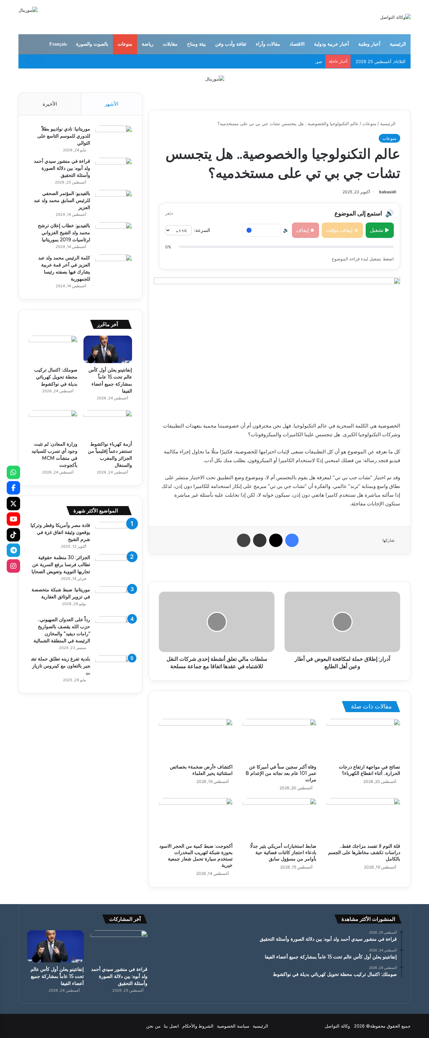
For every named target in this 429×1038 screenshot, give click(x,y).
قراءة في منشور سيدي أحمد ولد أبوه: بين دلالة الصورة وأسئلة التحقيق (62, 168)
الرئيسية (398, 44)
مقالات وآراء (268, 44)
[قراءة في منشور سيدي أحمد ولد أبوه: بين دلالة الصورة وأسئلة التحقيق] (113, 170)
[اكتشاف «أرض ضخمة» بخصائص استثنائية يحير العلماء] (196, 739)
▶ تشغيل (379, 230)
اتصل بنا (171, 1026)
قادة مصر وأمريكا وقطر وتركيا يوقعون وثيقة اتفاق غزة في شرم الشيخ (60, 532)
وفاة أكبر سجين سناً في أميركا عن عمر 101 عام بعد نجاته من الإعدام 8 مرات (281, 773)
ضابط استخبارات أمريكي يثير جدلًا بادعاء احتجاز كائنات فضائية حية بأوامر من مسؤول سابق (283, 852)
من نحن (153, 1026)
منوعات (125, 44)
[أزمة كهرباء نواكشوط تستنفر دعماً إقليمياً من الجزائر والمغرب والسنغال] (107, 424)
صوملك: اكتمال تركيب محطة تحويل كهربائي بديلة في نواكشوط (263, 61)
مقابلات (170, 44)
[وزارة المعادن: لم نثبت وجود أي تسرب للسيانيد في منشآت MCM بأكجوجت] (53, 424)
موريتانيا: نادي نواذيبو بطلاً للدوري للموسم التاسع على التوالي (63, 136)
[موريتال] (214, 78)
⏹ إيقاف (305, 230)
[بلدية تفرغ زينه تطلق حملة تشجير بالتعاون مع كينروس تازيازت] (113, 668)
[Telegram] (13, 550)
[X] (13, 503)
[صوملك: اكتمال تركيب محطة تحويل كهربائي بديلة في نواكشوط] (53, 349)
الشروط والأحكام (197, 1026)
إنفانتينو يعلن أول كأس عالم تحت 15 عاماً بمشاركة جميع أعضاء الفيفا (57, 976)
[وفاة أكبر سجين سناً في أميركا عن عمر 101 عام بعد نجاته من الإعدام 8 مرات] (279, 739)
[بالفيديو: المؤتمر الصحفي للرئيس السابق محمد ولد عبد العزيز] (113, 202)
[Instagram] (13, 566)
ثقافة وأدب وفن (230, 44)
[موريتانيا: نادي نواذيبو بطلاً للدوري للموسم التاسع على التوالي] (113, 138)
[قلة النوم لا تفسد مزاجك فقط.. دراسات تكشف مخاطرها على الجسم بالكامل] (363, 819)
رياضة (148, 44)
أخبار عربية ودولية (331, 44)
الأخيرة (50, 104)
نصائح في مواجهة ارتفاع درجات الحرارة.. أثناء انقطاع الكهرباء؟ (369, 770)
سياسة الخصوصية (233, 1026)
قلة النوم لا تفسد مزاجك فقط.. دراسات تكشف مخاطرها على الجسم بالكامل (364, 852)
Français (58, 44)
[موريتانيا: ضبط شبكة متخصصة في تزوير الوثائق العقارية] (113, 598)
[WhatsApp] (13, 472)
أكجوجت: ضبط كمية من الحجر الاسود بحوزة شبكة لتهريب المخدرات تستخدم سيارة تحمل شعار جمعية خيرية (196, 855)
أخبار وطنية (369, 44)
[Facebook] (13, 488)
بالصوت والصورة (92, 44)
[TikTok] (13, 534)
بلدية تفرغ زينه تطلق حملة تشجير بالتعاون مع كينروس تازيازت (60, 666)
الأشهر (111, 104)
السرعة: (202, 230)
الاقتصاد (297, 44)
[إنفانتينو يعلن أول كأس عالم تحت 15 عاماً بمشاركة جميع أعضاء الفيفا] (107, 349)
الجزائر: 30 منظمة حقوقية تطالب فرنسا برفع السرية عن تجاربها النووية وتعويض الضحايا (61, 564)
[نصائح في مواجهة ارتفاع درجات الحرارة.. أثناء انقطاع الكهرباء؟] (363, 739)
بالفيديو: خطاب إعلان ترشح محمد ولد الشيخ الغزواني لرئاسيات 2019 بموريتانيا (64, 233)
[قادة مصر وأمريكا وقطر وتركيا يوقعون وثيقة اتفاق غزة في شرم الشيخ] (113, 534)
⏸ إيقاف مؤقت (342, 230)
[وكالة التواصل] (395, 17)
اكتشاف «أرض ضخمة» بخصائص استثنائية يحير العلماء (201, 770)
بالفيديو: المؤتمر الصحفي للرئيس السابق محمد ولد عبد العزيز (62, 200)
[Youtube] (13, 519)
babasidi (387, 191)
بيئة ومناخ (196, 44)
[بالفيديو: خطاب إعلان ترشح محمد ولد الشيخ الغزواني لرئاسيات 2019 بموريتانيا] (113, 234)
